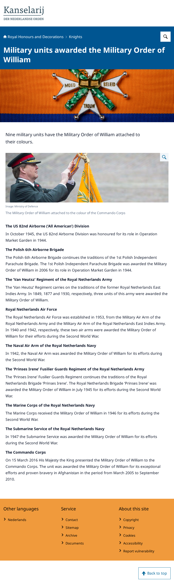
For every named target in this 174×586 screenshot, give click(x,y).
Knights (75, 36)
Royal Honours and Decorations (35, 36)
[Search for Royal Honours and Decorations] (165, 37)
